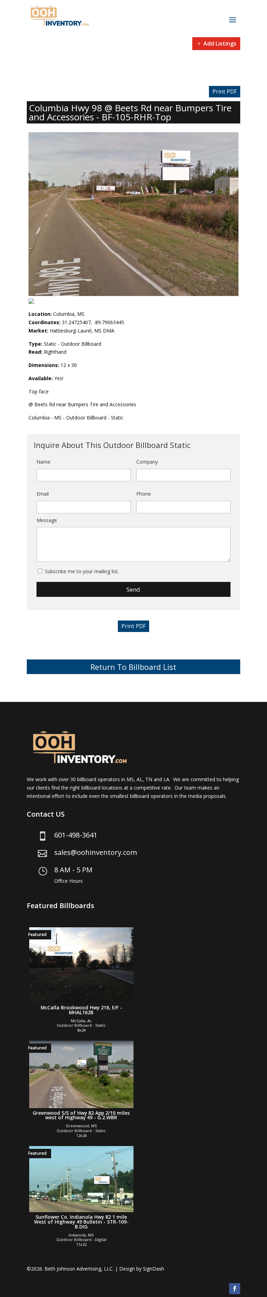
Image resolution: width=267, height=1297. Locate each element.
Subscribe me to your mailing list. (82, 571)
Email (43, 493)
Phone (143, 493)
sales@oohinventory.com (95, 852)
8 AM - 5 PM (73, 869)
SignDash (153, 1268)
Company (147, 461)
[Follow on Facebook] (234, 1288)
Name (43, 461)
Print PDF (224, 91)
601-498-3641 (75, 835)
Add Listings (219, 43)
